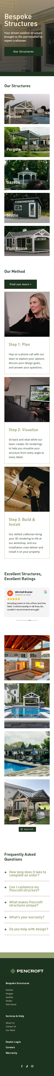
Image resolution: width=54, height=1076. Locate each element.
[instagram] (32, 1066)
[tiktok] (27, 1066)
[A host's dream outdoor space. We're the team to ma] (27, 657)
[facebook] (22, 1066)
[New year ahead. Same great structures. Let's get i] (27, 753)
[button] (27, 873)
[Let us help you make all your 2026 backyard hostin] (27, 705)
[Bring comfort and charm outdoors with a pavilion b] (27, 801)
